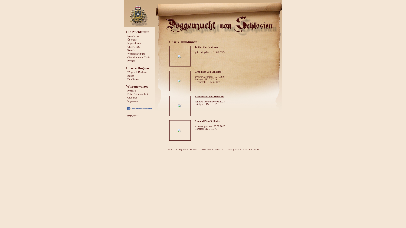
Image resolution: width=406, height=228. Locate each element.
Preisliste (131, 90)
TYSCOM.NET (254, 149)
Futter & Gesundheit (137, 94)
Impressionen (134, 43)
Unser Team (133, 46)
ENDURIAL (240, 149)
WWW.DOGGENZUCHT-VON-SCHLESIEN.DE (203, 149)
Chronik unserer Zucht (138, 57)
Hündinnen (133, 79)
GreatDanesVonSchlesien (141, 109)
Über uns (132, 39)
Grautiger (132, 97)
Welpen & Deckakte (137, 72)
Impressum (132, 101)
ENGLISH (132, 116)
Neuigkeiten (133, 36)
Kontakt (131, 50)
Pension (131, 61)
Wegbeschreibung (136, 53)
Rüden (130, 75)
